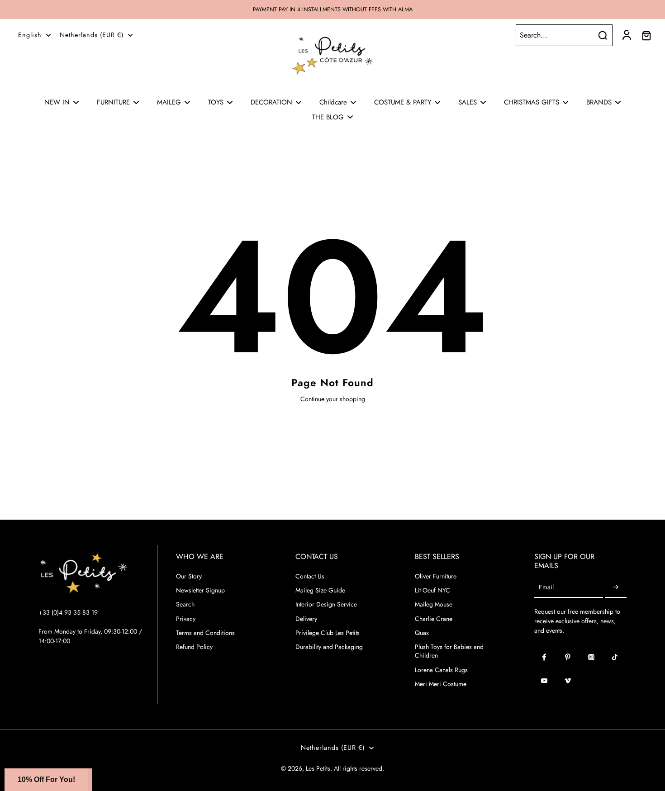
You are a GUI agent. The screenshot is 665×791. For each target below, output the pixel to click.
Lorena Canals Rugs (441, 670)
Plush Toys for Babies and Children (449, 651)
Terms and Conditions (205, 633)
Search (185, 604)
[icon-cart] (646, 35)
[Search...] (602, 35)
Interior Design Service (326, 604)
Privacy (185, 619)
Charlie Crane (433, 619)
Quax (422, 633)
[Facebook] (544, 657)
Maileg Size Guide (320, 590)
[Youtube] (544, 681)
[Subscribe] (616, 588)
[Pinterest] (568, 657)
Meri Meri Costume (440, 684)
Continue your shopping (332, 398)
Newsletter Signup (200, 590)
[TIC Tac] (615, 657)
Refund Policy (194, 647)
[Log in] (626, 35)
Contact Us (309, 576)
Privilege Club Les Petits (327, 633)
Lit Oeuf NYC (432, 590)
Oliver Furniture (435, 576)
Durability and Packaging (329, 647)
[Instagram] (591, 657)
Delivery (306, 619)
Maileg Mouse (433, 604)
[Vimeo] (568, 681)
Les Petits (318, 768)
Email (546, 587)
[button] (46, 779)
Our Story (189, 576)
